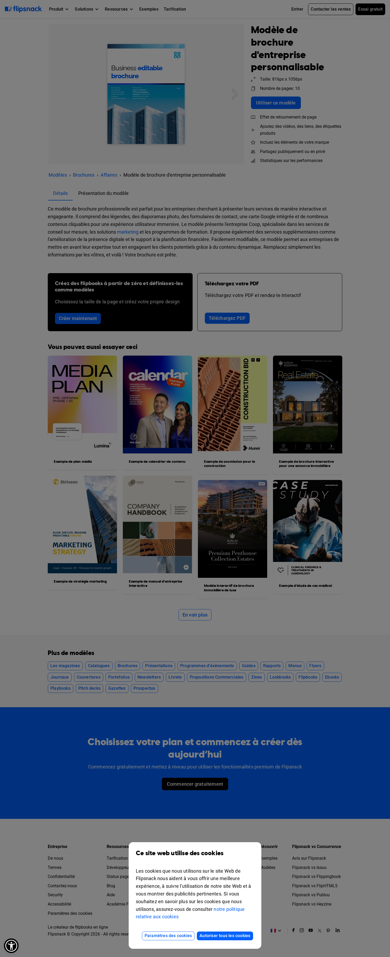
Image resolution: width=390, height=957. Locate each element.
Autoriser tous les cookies (225, 935)
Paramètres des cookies (168, 935)
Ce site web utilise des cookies (179, 853)
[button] (11, 946)
